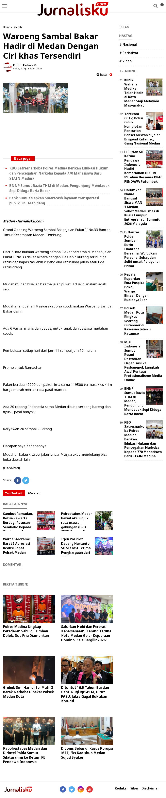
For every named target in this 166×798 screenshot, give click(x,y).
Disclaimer (150, 788)
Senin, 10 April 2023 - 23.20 (27, 68)
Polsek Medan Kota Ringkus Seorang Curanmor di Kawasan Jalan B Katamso (137, 321)
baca (103, 74)
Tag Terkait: (14, 493)
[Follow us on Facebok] (62, 789)
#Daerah (34, 493)
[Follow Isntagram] (80, 789)
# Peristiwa (128, 53)
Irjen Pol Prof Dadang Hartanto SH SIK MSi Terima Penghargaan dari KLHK (76, 548)
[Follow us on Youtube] (89, 789)
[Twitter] (25, 480)
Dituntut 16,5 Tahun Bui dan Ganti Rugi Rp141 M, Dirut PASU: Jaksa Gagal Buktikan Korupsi (85, 694)
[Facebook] (17, 480)
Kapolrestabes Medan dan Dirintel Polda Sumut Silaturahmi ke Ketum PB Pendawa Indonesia (25, 755)
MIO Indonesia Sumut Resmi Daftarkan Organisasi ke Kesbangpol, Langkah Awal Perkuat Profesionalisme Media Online (143, 361)
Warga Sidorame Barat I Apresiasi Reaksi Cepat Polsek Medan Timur (16, 548)
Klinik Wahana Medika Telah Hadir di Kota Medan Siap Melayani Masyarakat (141, 93)
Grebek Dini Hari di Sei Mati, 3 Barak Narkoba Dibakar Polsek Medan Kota (28, 692)
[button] (162, 3)
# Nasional (128, 44)
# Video (125, 61)
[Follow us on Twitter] (71, 789)
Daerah (17, 27)
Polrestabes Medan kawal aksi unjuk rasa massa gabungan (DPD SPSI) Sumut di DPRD (77, 524)
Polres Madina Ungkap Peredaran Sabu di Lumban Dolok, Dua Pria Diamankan (26, 631)
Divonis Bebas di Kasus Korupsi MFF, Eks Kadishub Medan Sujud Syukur (87, 753)
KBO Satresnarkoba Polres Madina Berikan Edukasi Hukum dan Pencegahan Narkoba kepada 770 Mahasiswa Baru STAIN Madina (59, 173)
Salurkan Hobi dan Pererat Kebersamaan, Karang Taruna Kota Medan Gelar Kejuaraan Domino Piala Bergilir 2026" (86, 633)
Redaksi (121, 788)
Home (6, 27)
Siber (134, 788)
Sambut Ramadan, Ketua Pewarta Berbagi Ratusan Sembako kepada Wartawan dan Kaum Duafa (18, 524)
